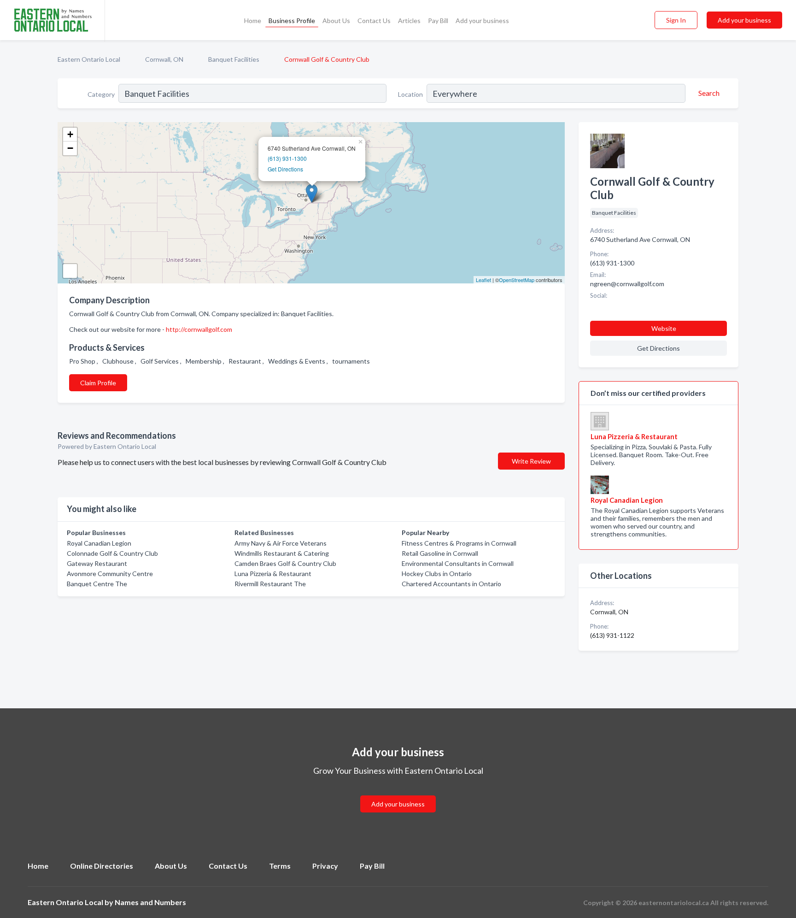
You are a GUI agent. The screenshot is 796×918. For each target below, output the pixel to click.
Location (410, 94)
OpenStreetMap (516, 279)
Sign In (676, 20)
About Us (336, 20)
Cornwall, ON (164, 59)
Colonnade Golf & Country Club (112, 553)
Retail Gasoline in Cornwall (440, 553)
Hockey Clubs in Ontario (437, 573)
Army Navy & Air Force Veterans (280, 543)
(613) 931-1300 (287, 158)
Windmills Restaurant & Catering (281, 553)
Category (101, 94)
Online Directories (101, 865)
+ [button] (70, 134)
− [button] (70, 148)
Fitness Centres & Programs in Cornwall (459, 543)
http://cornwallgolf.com (199, 329)
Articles (409, 20)
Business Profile (292, 20)
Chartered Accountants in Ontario (451, 584)
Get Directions (285, 169)
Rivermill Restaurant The (270, 584)
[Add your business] (398, 793)
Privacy (325, 865)
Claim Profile (98, 383)
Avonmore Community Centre (110, 573)
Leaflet (483, 279)
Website (663, 328)
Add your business (482, 20)
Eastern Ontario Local (89, 59)
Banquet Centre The (97, 584)
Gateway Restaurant (97, 563)
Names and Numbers (150, 902)
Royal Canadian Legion (99, 543)
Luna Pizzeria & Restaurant (272, 573)
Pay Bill (438, 20)
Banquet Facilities (233, 59)
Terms (280, 865)
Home (252, 20)
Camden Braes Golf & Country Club (285, 563)
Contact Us (374, 20)
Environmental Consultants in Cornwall (458, 563)
